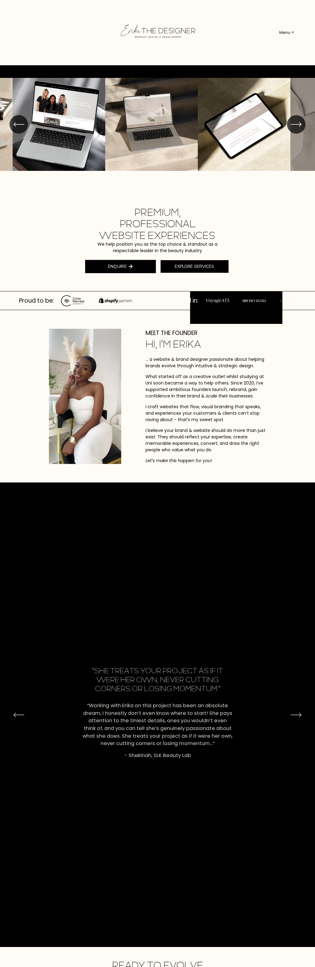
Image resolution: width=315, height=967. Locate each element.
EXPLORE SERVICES (194, 266)
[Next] (296, 124)
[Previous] (19, 124)
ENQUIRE (117, 266)
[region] (157, 124)
